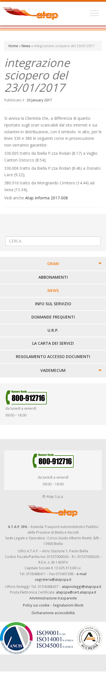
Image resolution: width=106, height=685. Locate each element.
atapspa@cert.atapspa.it (76, 592)
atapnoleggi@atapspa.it (81, 586)
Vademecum (53, 370)
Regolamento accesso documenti (53, 356)
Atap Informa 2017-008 (46, 197)
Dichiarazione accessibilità (53, 612)
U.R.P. (53, 330)
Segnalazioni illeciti (68, 605)
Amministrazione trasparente (53, 598)
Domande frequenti (53, 317)
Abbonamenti (53, 277)
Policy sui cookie (36, 605)
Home (13, 45)
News (26, 45)
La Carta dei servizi (53, 343)
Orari (53, 263)
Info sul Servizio (53, 303)
